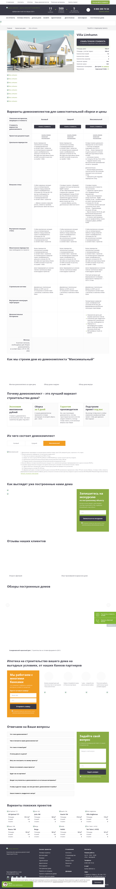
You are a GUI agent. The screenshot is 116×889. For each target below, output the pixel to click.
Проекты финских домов (46, 876)
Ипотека (30, 2)
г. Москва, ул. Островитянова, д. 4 (94, 876)
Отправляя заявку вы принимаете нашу (93, 524)
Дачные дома (36, 18)
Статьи (68, 866)
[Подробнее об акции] (58, 23)
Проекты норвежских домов (48, 874)
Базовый (16, 443)
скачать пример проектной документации (46, 136)
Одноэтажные (56, 18)
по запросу (105, 66)
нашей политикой (58, 881)
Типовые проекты (23, 18)
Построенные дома (97, 18)
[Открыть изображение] (40, 52)
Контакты (21, 2)
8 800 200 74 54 (101, 9)
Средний (34, 443)
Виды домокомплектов (42, 2)
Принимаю (97, 882)
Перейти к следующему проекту (97, 28)
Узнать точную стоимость (92, 42)
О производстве (71, 855)
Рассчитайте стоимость (100, 2)
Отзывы (68, 858)
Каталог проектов (45, 849)
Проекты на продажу (45, 871)
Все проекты (10, 18)
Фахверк (46, 18)
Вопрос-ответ (70, 860)
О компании (10, 2)
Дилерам (69, 871)
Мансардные (82, 18)
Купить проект (73, 2)
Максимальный (54, 443)
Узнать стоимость (45, 126)
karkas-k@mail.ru (89, 869)
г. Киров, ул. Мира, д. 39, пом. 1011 (95, 874)
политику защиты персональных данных (93, 525)
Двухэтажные (69, 18)
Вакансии (69, 863)
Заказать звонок (104, 11)
